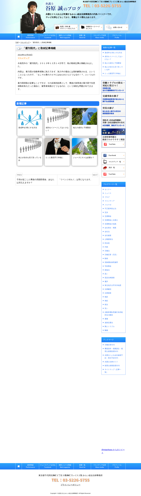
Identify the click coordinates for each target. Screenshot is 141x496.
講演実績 (30, 36)
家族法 (107, 270)
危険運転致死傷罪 (111, 262)
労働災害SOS (110, 345)
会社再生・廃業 (110, 228)
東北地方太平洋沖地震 (113, 285)
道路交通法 (109, 323)
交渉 (106, 212)
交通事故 (108, 216)
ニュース (108, 193)
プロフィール (117, 36)
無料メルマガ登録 (65, 36)
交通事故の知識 (110, 224)
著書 (106, 319)
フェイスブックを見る (47, 36)
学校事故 (108, 266)
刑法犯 (107, 243)
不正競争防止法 (110, 208)
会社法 (107, 231)
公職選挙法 (109, 239)
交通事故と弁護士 (111, 220)
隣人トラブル (110, 326)
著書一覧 (82, 36)
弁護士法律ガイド (111, 362)
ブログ (107, 197)
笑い (106, 308)
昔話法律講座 (110, 278)
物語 (106, 297)
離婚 (106, 330)
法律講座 (108, 293)
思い (106, 274)
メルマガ (108, 205)
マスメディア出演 (99, 36)
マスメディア (24, 58)
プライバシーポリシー (70, 485)
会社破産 (108, 235)
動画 (106, 258)
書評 (106, 281)
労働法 (107, 251)
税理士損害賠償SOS (112, 365)
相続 (106, 301)
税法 (106, 304)
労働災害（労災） (111, 255)
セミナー (108, 189)
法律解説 (108, 289)
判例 (106, 247)
